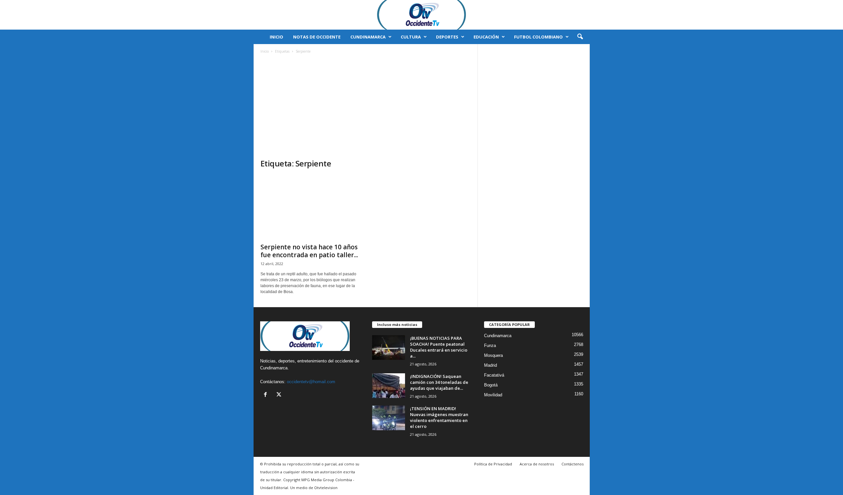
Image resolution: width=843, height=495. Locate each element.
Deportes (447, 37)
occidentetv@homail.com (311, 381)
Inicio (276, 37)
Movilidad (493, 394)
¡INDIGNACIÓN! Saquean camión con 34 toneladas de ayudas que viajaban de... (439, 382)
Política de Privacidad (493, 463)
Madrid (490, 365)
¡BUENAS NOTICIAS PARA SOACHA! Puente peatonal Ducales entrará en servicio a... (438, 347)
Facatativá (494, 375)
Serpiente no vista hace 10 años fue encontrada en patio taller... (309, 251)
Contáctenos (572, 463)
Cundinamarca (368, 37)
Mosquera (493, 355)
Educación (486, 37)
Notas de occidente (316, 37)
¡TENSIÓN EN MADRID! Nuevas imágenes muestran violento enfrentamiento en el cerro (439, 417)
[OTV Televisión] (421, 15)
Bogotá (491, 385)
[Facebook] (267, 395)
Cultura (411, 37)
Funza (490, 345)
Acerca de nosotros (537, 463)
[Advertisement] (365, 109)
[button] (580, 37)
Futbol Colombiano (538, 37)
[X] (280, 395)
